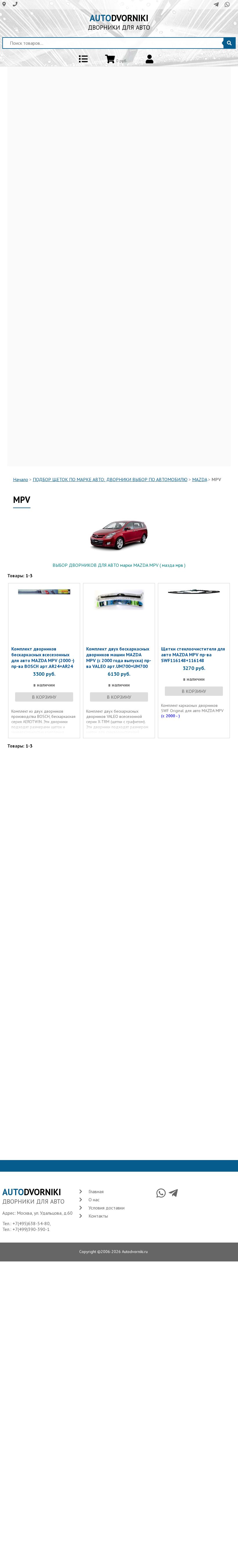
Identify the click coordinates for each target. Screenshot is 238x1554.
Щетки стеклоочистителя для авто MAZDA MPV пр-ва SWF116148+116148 (193, 654)
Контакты (98, 1216)
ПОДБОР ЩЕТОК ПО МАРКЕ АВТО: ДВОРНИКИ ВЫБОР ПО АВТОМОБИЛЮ (110, 479)
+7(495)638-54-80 (31, 1223)
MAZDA (199, 479)
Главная (96, 1191)
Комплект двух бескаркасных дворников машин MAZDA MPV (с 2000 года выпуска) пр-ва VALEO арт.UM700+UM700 (118, 657)
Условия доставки (107, 1208)
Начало (20, 479)
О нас (94, 1199)
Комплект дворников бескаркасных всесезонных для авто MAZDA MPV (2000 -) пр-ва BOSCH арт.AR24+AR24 (42, 657)
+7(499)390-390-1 (31, 1229)
